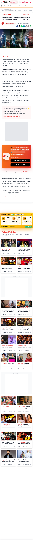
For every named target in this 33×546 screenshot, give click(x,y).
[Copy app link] (28, 26)
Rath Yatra (19, 6)
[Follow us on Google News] (30, 26)
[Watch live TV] (20, 2)
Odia (26, 2)
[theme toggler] (23, 2)
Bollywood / (4, 328)
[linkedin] (24, 26)
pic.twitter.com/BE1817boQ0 (12, 116)
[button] (6, 220)
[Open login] (30, 2)
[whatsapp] (22, 26)
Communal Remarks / (7, 345)
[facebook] (17, 26)
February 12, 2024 (22, 172)
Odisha (12, 6)
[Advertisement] (16, 51)
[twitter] (19, 26)
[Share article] (14, 254)
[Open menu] (1, 2)
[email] (26, 26)
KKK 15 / (20, 424)
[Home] (1, 9)
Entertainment (7, 9)
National (6, 6)
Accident (25, 6)
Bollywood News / (6, 249)
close (16, 540)
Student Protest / (6, 406)
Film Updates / (21, 442)
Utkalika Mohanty (10, 23)
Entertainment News (11, 197)
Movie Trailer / (21, 406)
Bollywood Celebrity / (23, 267)
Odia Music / (5, 267)
